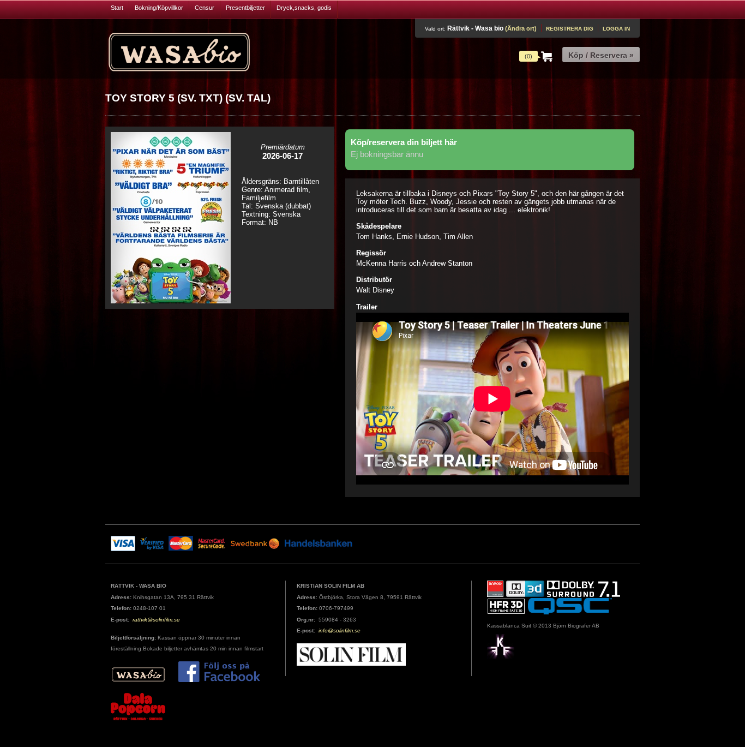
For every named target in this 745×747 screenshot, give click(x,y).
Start (117, 7)
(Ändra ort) (521, 28)
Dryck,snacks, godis (304, 7)
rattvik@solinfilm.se (156, 620)
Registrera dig (569, 29)
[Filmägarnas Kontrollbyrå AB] (500, 646)
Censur (204, 7)
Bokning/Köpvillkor (159, 7)
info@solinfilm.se (340, 631)
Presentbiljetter (245, 7)
